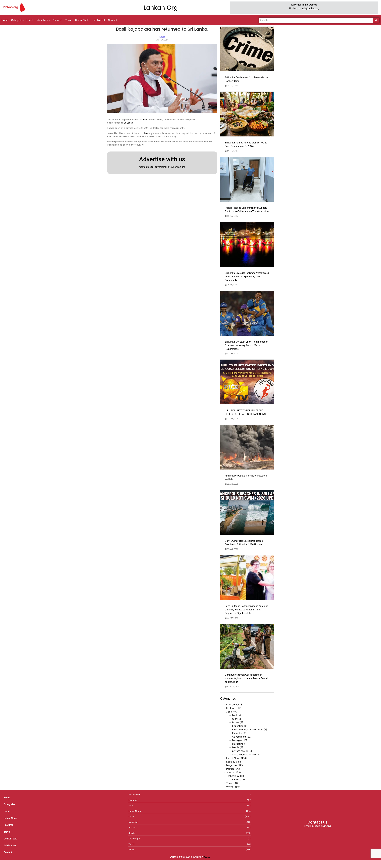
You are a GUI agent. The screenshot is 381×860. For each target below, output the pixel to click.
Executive (237, 733)
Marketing (237, 743)
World (229, 786)
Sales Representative (244, 754)
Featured (231, 708)
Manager (237, 740)
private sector (240, 750)
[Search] (376, 20)
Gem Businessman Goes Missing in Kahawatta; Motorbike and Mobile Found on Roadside (246, 678)
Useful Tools (10, 838)
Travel (229, 783)
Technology (232, 775)
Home (7, 797)
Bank (235, 715)
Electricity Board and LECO (247, 729)
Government (239, 736)
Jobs (229, 711)
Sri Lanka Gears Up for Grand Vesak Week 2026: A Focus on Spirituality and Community (247, 277)
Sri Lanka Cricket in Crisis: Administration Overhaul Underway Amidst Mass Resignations (246, 345)
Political (230, 768)
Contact (8, 852)
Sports (230, 772)
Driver (235, 722)
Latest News (233, 758)
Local (229, 761)
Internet (236, 779)
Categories (9, 804)
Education (237, 725)
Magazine (231, 765)
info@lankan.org (310, 8)
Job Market (10, 845)
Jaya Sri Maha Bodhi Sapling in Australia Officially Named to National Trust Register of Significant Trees (246, 610)
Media (235, 747)
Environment (233, 704)
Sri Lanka (143, 119)
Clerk (235, 718)
